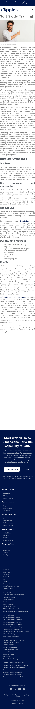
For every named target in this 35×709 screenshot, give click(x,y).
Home (2, 44)
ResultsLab (24, 221)
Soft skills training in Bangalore (13, 297)
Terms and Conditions (17, 703)
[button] (32, 9)
